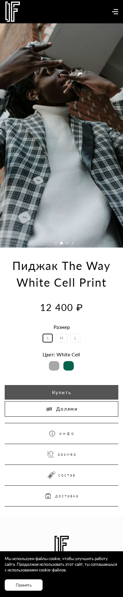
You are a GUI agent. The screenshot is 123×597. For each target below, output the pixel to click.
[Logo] (12, 12)
